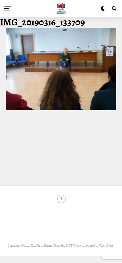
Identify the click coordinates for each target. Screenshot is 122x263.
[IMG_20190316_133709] (61, 109)
